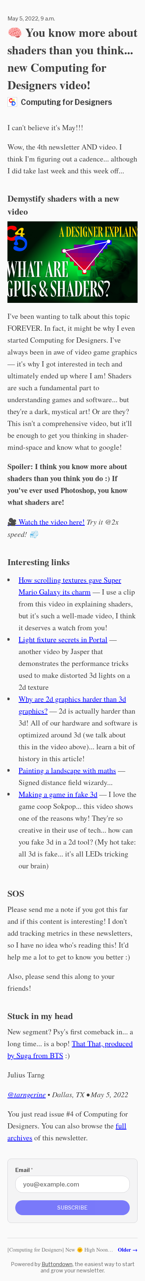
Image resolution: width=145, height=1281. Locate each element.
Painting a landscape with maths (67, 770)
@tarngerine (26, 1094)
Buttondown (57, 1264)
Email (24, 1170)
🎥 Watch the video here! (46, 522)
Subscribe (72, 1207)
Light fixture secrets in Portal (63, 639)
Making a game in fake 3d (58, 794)
